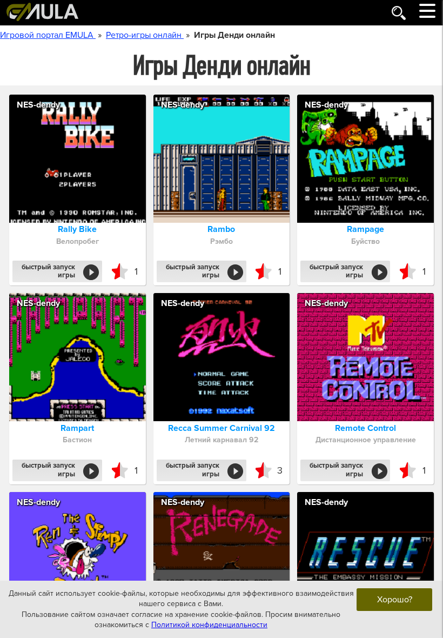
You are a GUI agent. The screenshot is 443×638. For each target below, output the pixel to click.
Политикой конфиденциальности (209, 624)
